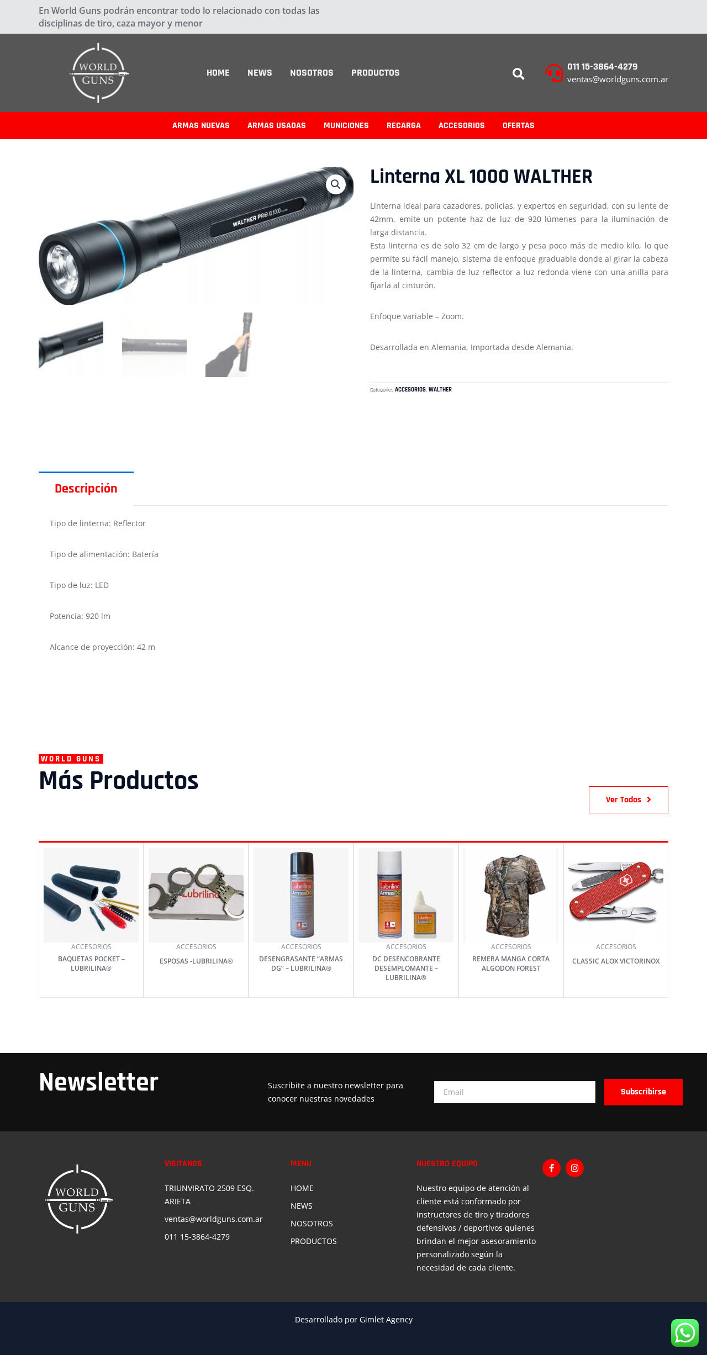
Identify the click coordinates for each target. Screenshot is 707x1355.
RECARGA (404, 125)
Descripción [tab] (86, 488)
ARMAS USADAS (276, 125)
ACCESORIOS (462, 125)
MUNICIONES (346, 125)
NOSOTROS (312, 72)
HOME (218, 72)
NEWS (259, 72)
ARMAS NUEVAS (201, 125)
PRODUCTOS (375, 72)
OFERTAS (519, 125)
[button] (518, 74)
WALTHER (440, 390)
